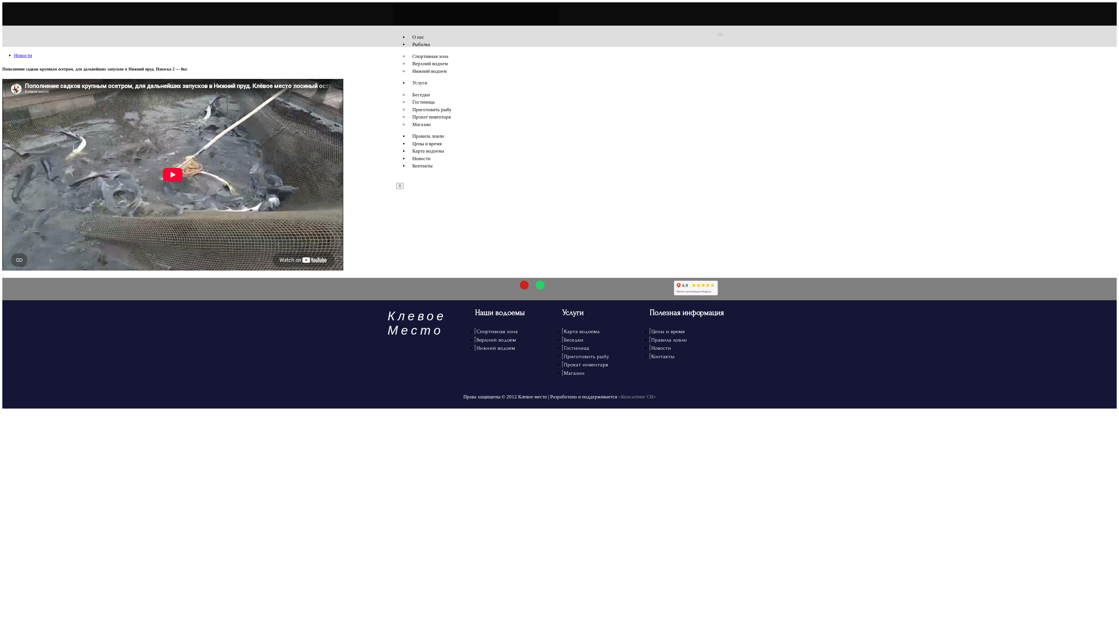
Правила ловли (428, 136)
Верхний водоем (430, 63)
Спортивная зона (430, 56)
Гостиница (423, 102)
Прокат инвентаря (431, 117)
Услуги (419, 83)
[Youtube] (524, 285)
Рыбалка (421, 44)
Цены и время (427, 143)
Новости (421, 158)
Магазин (421, 124)
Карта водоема (428, 151)
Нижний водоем (429, 71)
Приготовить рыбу (432, 109)
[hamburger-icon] (720, 34)
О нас (418, 37)
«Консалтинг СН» (637, 397)
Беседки (421, 95)
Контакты (422, 166)
